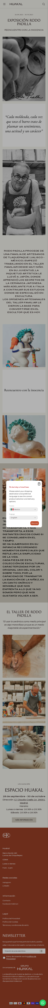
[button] (39, 484)
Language (12, 514)
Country (11, 506)
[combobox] (15, 509)
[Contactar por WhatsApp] (43, 1003)
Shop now (34, 523)
